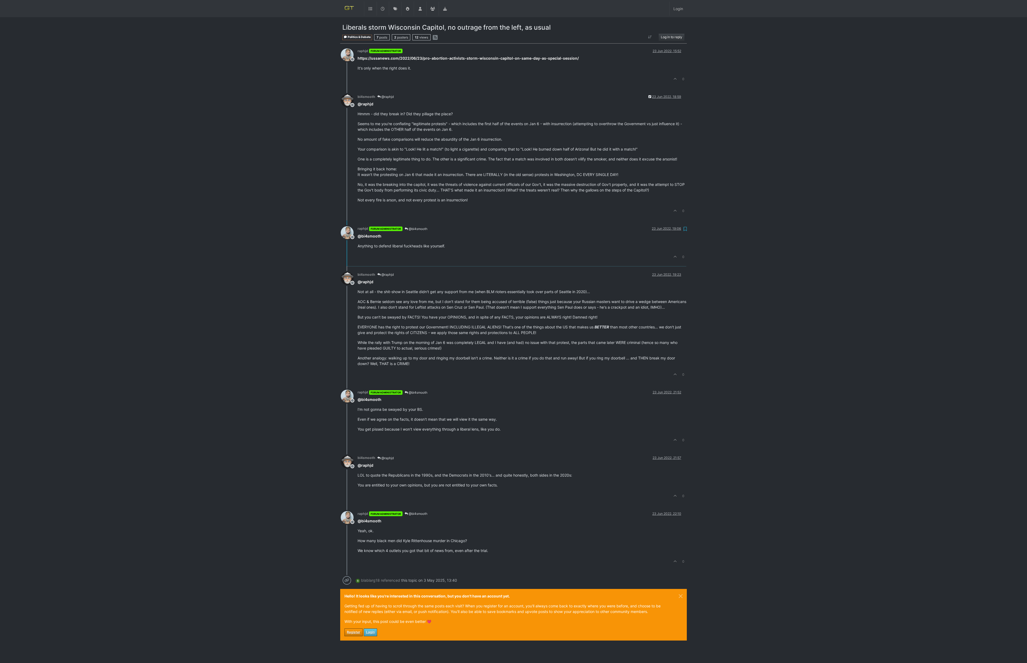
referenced (390, 580)
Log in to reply (671, 37)
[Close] (681, 596)
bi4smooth (366, 97)
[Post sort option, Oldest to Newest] (650, 37)
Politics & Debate (359, 37)
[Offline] (349, 54)
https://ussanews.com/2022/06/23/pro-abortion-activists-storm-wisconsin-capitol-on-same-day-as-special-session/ (468, 58)
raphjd (363, 51)
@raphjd (387, 97)
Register (353, 632)
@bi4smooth (417, 229)
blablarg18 (370, 580)
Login (370, 632)
